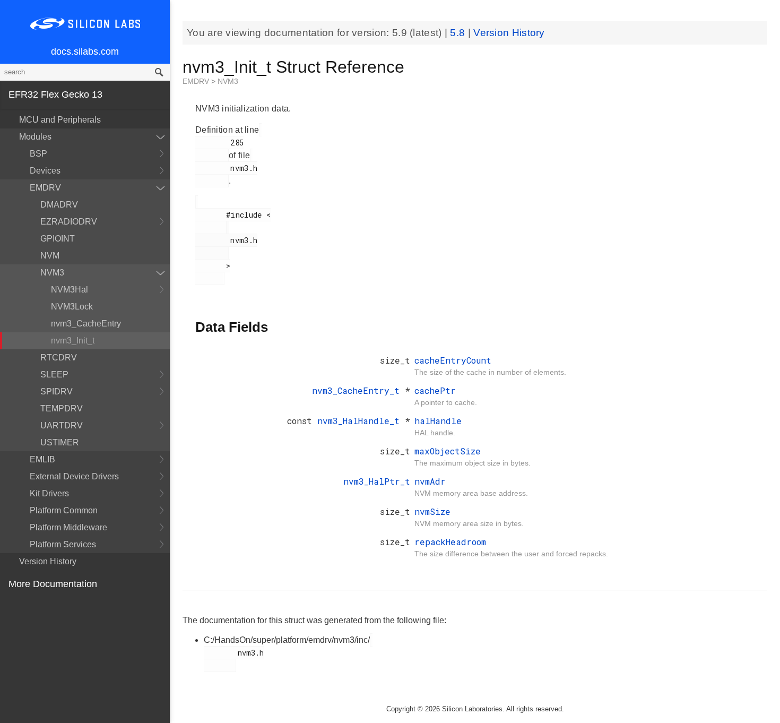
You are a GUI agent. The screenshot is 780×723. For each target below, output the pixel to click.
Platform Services (63, 544)
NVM (49, 255)
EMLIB (42, 459)
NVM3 (52, 272)
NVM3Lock (72, 306)
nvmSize (432, 511)
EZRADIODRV (68, 221)
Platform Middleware (68, 527)
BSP (38, 153)
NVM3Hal (69, 289)
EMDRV (45, 187)
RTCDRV (58, 357)
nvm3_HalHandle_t (361, 420)
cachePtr (435, 390)
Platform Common (64, 510)
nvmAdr (430, 481)
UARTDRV (61, 425)
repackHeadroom (450, 541)
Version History (47, 561)
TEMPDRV (61, 408)
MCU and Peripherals (60, 119)
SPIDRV (56, 391)
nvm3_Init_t (72, 340)
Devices (45, 170)
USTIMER (59, 442)
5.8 (458, 32)
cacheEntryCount (452, 360)
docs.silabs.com (85, 51)
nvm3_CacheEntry (86, 323)
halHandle (438, 420)
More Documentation (52, 584)
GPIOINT (57, 238)
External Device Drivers (74, 476)
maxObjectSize (447, 451)
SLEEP (54, 374)
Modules (35, 136)
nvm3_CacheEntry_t (358, 390)
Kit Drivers (49, 493)
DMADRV (59, 204)
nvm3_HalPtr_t (376, 481)
